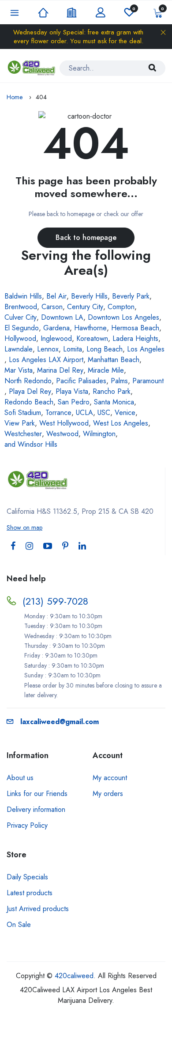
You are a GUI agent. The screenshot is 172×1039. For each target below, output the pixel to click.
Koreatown (92, 338)
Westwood (62, 434)
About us (20, 778)
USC (103, 412)
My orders (108, 794)
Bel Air (56, 296)
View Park (19, 423)
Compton (121, 307)
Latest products (29, 893)
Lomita (72, 349)
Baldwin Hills (23, 296)
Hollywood (20, 338)
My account (110, 778)
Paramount (148, 381)
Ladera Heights (135, 338)
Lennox (48, 349)
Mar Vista (18, 370)
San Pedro (74, 402)
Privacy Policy (27, 825)
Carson (52, 307)
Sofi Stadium (22, 412)
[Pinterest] (65, 546)
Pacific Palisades (81, 381)
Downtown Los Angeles (123, 317)
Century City (85, 307)
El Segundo (21, 328)
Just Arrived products (38, 909)
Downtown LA (62, 317)
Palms (119, 381)
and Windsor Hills (30, 444)
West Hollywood (64, 423)
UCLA (84, 412)
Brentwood (20, 307)
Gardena (56, 328)
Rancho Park (112, 391)
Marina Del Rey (60, 370)
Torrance (58, 412)
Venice (125, 412)
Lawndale (18, 349)
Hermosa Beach (135, 328)
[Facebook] (13, 546)
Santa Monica (114, 402)
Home (14, 97)
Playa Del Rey (30, 391)
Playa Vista (72, 391)
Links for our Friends (37, 794)
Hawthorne (90, 328)
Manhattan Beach (113, 360)
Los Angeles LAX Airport (46, 360)
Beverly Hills (89, 296)
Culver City (20, 317)
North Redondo (28, 381)
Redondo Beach (28, 402)
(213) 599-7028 (55, 601)
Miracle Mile (106, 370)
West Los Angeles (120, 423)
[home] (32, 68)
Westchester (23, 434)
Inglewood (56, 338)
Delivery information (36, 809)
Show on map (24, 527)
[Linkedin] (82, 546)
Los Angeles (146, 349)
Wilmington (99, 434)
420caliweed (74, 976)
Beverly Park (131, 296)
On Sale (19, 924)
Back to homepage (86, 237)
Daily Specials (27, 877)
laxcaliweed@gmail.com (59, 722)
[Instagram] (29, 546)
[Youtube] (47, 546)
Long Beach (104, 349)
